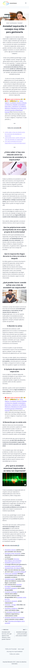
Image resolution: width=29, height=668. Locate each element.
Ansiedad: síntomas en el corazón (14, 617)
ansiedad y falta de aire (13, 612)
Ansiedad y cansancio (11, 601)
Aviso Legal (21, 649)
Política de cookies (14, 654)
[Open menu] (25, 3)
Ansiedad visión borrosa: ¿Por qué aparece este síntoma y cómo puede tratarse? (6, 634)
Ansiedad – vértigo (10, 604)
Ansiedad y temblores (11, 608)
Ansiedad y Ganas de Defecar (13, 566)
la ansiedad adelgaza (19, 571)
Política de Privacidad (10, 649)
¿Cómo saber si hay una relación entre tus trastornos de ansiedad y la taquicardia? (15, 134)
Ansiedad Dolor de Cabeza (12, 568)
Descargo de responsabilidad (14, 651)
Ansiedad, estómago (11, 592)
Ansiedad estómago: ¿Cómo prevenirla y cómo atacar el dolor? (21, 632)
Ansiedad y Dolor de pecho (12, 553)
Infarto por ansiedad (11, 573)
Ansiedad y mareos (10, 550)
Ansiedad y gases (10, 579)
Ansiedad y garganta (11, 588)
